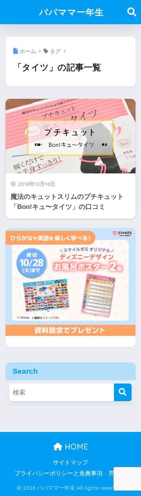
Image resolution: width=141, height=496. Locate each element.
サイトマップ (70, 462)
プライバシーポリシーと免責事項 (58, 473)
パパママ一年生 (71, 12)
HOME (75, 446)
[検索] (123, 392)
